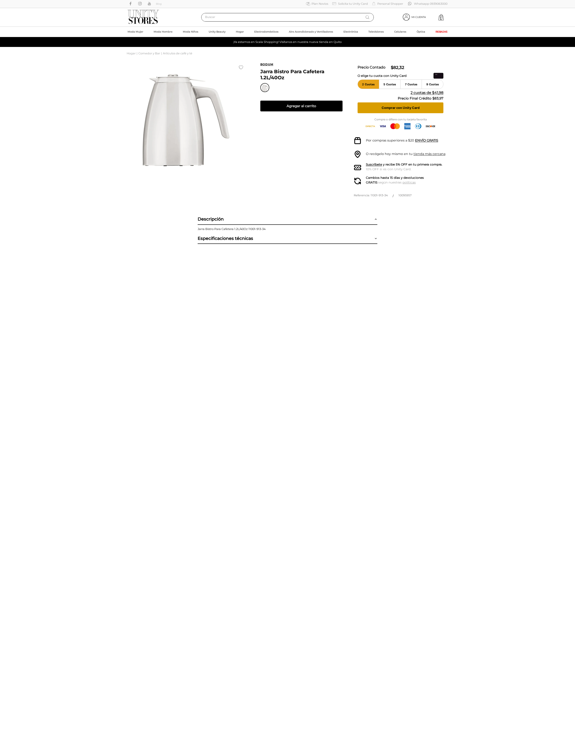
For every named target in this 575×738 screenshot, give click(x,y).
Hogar (131, 53)
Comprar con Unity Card (401, 108)
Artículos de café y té (177, 53)
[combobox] (287, 17)
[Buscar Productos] (367, 17)
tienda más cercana (429, 154)
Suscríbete (374, 164)
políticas (409, 182)
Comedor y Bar (149, 53)
